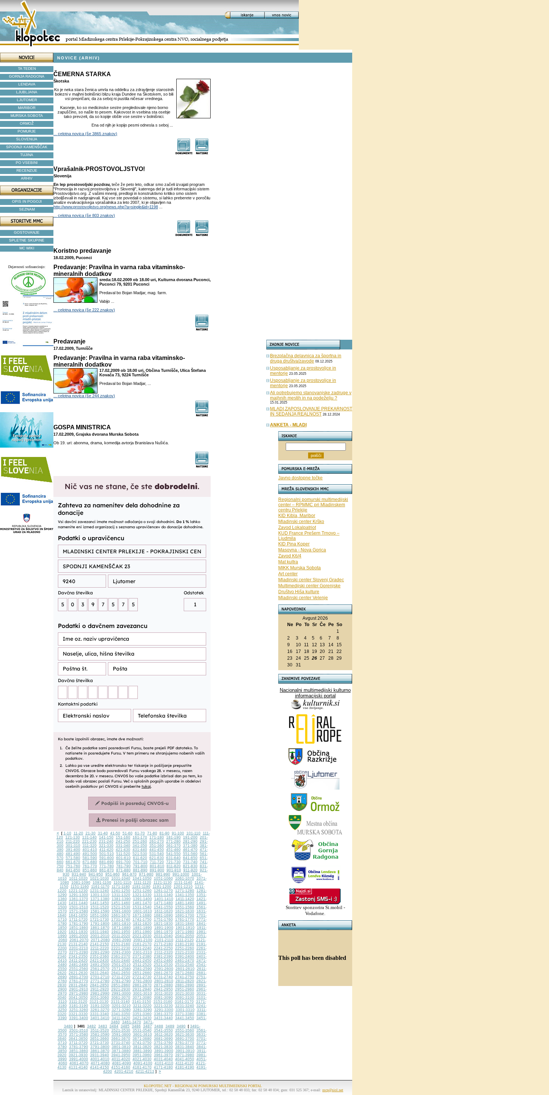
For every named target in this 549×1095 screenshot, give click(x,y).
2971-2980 (78, 993)
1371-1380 (99, 899)
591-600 (106, 858)
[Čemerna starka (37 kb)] (184, 152)
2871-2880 (163, 985)
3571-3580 (78, 1034)
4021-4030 (142, 1059)
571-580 (73, 858)
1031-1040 (120, 878)
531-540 (156, 854)
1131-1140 (183, 882)
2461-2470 (184, 960)
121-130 (72, 837)
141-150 (106, 837)
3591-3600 (121, 1034)
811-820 (174, 866)
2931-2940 (142, 989)
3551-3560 (184, 1030)
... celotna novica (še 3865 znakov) (85, 133)
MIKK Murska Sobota (299, 567)
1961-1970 (163, 932)
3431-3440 (163, 1018)
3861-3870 (99, 1051)
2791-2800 (142, 981)
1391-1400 (142, 899)
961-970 (129, 874)
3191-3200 (99, 1006)
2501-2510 (121, 964)
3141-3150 (141, 1001)
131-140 (89, 837)
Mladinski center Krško (301, 521)
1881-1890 (142, 928)
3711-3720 (78, 1042)
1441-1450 (99, 903)
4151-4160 (120, 1067)
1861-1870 (99, 928)
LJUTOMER (27, 100)
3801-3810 (121, 1047)
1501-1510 (78, 907)
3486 (136, 1026)
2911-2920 (99, 989)
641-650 (190, 858)
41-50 (115, 833)
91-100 (178, 833)
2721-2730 (142, 977)
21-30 (91, 833)
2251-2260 (184, 948)
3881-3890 (142, 1051)
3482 (91, 1026)
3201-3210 (121, 1006)
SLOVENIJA (26, 139)
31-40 (103, 833)
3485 (125, 1026)
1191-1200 (162, 886)
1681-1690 (163, 915)
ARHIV (26, 178)
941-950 (96, 874)
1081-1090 (80, 882)
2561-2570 (99, 969)
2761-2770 (78, 981)
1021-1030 (99, 878)
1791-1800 (99, 923)
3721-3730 (99, 1042)
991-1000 (181, 874)
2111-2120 (185, 940)
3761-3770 (184, 1042)
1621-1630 (184, 911)
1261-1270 (163, 891)
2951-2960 (184, 989)
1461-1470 (142, 903)
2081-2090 (121, 940)
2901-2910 (78, 989)
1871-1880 (121, 928)
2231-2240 (142, 948)
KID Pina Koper (294, 544)
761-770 (90, 866)
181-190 (173, 837)
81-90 (164, 833)
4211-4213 (145, 1071)
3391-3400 (78, 1018)
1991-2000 (78, 936)
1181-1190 (141, 886)
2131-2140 (78, 944)
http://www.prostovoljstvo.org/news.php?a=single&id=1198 (105, 207)
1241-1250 (120, 891)
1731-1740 (120, 919)
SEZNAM (27, 209)
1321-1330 (142, 895)
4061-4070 (79, 1063)
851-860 (90, 870)
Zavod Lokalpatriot (297, 527)
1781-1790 (78, 923)
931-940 (79, 874)
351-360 (156, 845)
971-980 (146, 874)
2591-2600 (163, 969)
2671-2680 (184, 973)
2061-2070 (79, 940)
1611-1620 (163, 911)
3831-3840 (184, 1047)
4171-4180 (163, 1067)
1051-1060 (163, 878)
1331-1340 (163, 895)
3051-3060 (99, 997)
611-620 (140, 858)
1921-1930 (78, 932)
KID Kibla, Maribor (296, 515)
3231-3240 (184, 1006)
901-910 (174, 870)
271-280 (173, 841)
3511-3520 (99, 1030)
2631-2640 (99, 973)
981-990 (163, 874)
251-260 (140, 841)
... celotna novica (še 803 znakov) (84, 215)
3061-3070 (120, 997)
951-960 (112, 874)
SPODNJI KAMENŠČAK (26, 147)
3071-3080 (142, 997)
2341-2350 (78, 956)
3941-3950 (120, 1055)
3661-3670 (120, 1038)
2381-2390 (163, 956)
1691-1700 (184, 915)
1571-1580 (78, 911)
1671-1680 (142, 915)
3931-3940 (99, 1055)
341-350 (140, 845)
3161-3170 (184, 1001)
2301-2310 (142, 952)
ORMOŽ (27, 123)
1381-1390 (121, 899)
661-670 (73, 862)
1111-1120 (142, 882)
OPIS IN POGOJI (27, 201)
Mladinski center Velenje (303, 597)
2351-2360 (99, 956)
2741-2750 (184, 977)
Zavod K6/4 (289, 556)
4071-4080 (100, 1063)
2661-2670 (163, 973)
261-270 (156, 841)
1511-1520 (99, 907)
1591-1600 (121, 911)
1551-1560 (184, 907)
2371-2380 (142, 956)
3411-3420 (121, 1018)
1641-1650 (78, 915)
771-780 (106, 866)
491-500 (90, 854)
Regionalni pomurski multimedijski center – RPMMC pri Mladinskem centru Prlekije (313, 505)
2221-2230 (120, 948)
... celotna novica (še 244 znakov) (84, 395)
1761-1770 (184, 919)
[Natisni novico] (202, 152)
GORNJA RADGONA (26, 76)
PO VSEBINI (27, 163)
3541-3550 (163, 1030)
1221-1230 (78, 891)
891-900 (157, 870)
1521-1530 (120, 907)
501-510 (106, 854)
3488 (158, 1026)
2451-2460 (163, 960)
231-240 (106, 841)
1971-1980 (184, 932)
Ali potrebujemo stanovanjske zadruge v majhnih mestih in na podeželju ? (310, 395)
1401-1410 (163, 899)
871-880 (123, 870)
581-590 (90, 858)
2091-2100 (142, 940)
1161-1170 (100, 886)
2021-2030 (142, 936)
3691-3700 (184, 1038)
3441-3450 (184, 1018)
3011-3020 (163, 993)
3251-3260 (78, 1010)
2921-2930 (120, 989)
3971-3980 (184, 1055)
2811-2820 (185, 981)
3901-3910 (185, 1051)
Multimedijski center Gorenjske (309, 585)
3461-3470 (131, 1022)
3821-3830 (163, 1047)
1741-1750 (142, 919)
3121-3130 (99, 1001)
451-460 (173, 849)
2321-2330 (184, 952)
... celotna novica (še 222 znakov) (84, 310)
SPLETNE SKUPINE (26, 240)
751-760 (73, 866)
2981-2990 (99, 993)
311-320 (90, 845)
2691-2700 (78, 977)
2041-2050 (184, 936)
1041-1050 (142, 878)
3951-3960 (142, 1055)
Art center (288, 573)
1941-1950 (120, 932)
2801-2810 (163, 981)
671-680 (90, 862)
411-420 (106, 849)
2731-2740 (163, 977)
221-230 (89, 841)
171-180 (156, 837)
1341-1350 (184, 895)
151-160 (123, 837)
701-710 (140, 862)
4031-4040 (163, 1059)
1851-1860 (78, 928)
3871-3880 (121, 1051)
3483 (102, 1026)
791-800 (140, 866)
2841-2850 (99, 985)
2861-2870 (142, 985)
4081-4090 (121, 1063)
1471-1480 (163, 903)
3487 (147, 1026)
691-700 (123, 862)
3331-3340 (99, 1014)
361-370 (173, 845)
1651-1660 (99, 915)
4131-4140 (78, 1067)
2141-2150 (99, 944)
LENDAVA (26, 84)
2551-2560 (78, 969)
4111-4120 (185, 1063)
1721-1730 (99, 919)
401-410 (90, 849)
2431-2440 (120, 960)
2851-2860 (120, 985)
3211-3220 (142, 1006)
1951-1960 (142, 932)
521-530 (140, 854)
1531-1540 (142, 907)
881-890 (140, 870)
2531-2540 (184, 964)
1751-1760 (163, 919)
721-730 (173, 862)
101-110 (193, 833)
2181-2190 (184, 944)
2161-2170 (142, 944)
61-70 (140, 833)
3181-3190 (78, 1006)
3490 (181, 1026)
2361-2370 (120, 956)
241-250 (123, 841)
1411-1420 (185, 899)
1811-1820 (142, 923)
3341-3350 (120, 1014)
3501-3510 (78, 1030)
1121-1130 (162, 882)
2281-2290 (99, 952)
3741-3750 (142, 1042)
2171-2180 (163, 944)
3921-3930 (78, 1055)
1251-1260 (142, 891)
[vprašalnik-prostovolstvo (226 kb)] (184, 234)
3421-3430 (142, 1018)
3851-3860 (78, 1051)
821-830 (190, 866)
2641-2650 (120, 973)
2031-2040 (163, 936)
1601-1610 (142, 911)
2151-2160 (120, 944)
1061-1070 (184, 878)
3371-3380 (184, 1014)
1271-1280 (184, 891)
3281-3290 (142, 1010)
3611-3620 (163, 1034)
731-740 (190, 862)
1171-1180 (121, 886)
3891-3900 (163, 1051)
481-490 (73, 854)
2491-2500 (99, 964)
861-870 (106, 870)
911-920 (190, 870)
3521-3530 (120, 1030)
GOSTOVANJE (27, 232)
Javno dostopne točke (300, 477)
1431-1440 (78, 903)
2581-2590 (142, 969)
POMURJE (27, 131)
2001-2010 (99, 936)
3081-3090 (163, 997)
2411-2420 (78, 960)
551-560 (190, 854)
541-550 (173, 854)
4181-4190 (184, 1067)
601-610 (123, 858)
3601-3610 (142, 1034)
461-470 (190, 849)
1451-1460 (120, 903)
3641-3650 (78, 1038)
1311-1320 (121, 895)
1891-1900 (163, 928)
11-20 (78, 833)
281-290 (190, 841)
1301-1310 (99, 895)
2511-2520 (142, 964)
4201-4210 (123, 1071)
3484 (113, 1026)
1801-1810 (121, 923)
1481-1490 (184, 903)
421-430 (123, 849)
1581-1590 (99, 911)
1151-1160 (80, 886)
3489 (169, 1026)
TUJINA (26, 155)
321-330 (106, 845)
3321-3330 (78, 1014)
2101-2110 (164, 940)
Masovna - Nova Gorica (302, 550)
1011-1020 (78, 878)
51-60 (127, 833)
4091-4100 (142, 1063)
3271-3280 (121, 1010)
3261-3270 (99, 1010)
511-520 (123, 854)
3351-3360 (142, 1014)
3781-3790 (78, 1047)
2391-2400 (184, 956)
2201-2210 (78, 948)
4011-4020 (121, 1059)
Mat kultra (288, 561)
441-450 (156, 849)
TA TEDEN (27, 68)
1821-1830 (163, 923)
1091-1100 (102, 882)
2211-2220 (99, 948)
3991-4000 (78, 1059)
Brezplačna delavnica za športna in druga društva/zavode (305, 358)
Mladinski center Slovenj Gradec (311, 579)
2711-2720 (121, 977)
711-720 (157, 862)
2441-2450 (142, 960)
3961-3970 (163, 1055)
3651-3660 (99, 1038)
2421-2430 (99, 960)
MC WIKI (26, 248)
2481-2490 (78, 964)
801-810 (157, 866)
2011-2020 (121, 936)
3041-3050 (78, 997)
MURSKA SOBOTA (26, 115)
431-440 (140, 849)
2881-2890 (184, 985)
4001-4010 (99, 1059)
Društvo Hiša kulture (298, 591)
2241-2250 (163, 948)
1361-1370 (78, 899)
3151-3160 (163, 1001)
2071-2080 (100, 940)
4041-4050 (184, 1059)
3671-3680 (142, 1038)
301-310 (73, 845)
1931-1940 (99, 932)
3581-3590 (99, 1034)
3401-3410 (99, 1018)
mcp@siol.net (332, 1090)
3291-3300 (163, 1010)
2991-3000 (121, 993)
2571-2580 (121, 969)
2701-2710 (99, 977)
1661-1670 (120, 915)
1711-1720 (78, 919)
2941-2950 (163, 989)
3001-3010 (142, 993)
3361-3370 (163, 1014)
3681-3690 (163, 1038)
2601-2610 (185, 969)
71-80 (152, 833)
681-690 (106, 862)
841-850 (73, 870)
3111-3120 (78, 1001)
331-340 (123, 845)
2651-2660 (142, 973)
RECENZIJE (26, 170)
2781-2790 (121, 981)
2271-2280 (78, 952)
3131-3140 (120, 1001)
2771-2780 (99, 981)
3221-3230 (163, 1006)
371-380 (190, 845)
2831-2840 (78, 985)
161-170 (140, 837)
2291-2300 (121, 952)
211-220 (73, 841)
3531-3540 (142, 1030)
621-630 (156, 858)
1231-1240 (99, 891)
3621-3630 (184, 1034)
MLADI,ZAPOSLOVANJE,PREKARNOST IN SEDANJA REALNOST (311, 411)
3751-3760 (163, 1042)
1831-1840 (184, 923)
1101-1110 (122, 882)
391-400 (73, 849)
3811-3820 (142, 1047)
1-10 (67, 833)
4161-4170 (142, 1067)
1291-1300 (78, 895)
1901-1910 (185, 928)
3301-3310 (185, 1010)
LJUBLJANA (26, 92)
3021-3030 (184, 993)
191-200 (190, 837)
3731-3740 (120, 1042)
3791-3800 (99, 1047)
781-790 (123, 866)
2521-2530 (163, 964)
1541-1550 (163, 907)
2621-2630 (78, 973)
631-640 (173, 858)
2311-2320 (163, 952)
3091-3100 (184, 997)
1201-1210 (183, 886)
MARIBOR (26, 108)
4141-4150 (99, 1067)
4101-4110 (164, 1063)
